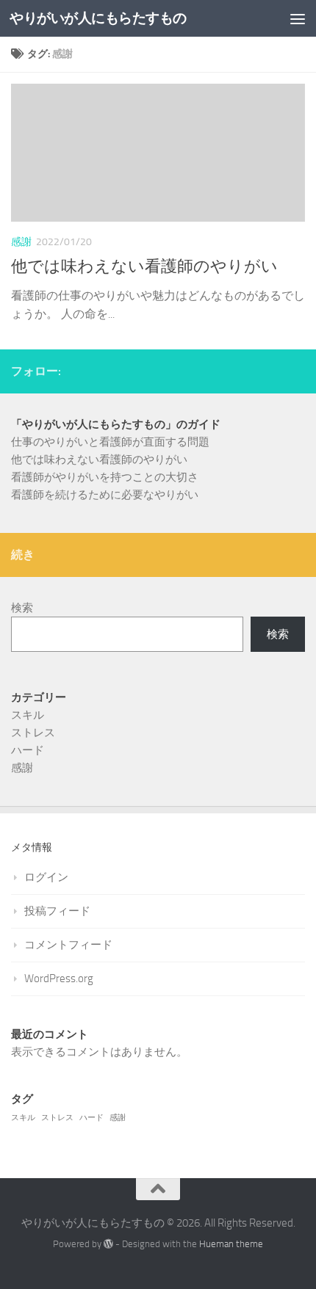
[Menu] (297, 18)
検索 (22, 607)
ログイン (46, 877)
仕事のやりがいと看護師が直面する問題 (110, 442)
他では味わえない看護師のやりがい (144, 266)
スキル (27, 715)
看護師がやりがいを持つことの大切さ (104, 477)
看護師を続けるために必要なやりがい (104, 494)
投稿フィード (57, 911)
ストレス (33, 732)
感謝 (21, 242)
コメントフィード (68, 944)
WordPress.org (58, 978)
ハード (27, 750)
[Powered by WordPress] (108, 1244)
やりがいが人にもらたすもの (98, 18)
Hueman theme (231, 1243)
